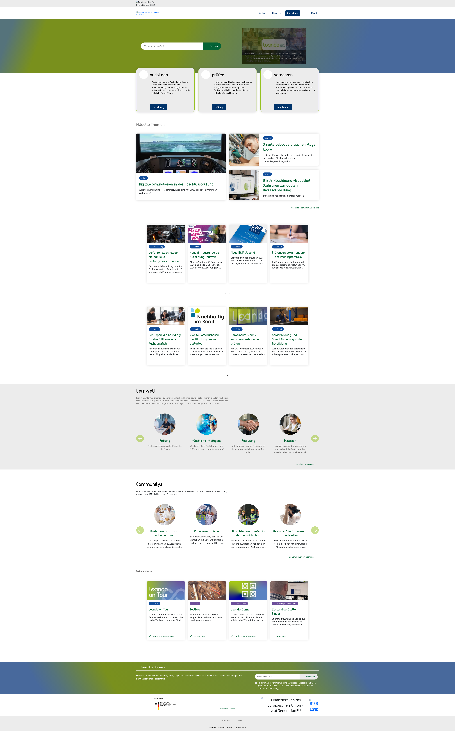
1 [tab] (226, 293)
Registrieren (283, 107)
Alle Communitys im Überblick (301, 556)
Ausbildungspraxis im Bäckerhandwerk (164, 533)
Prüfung (219, 107)
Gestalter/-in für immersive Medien (290, 533)
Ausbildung (158, 107)
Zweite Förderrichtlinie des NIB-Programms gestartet (204, 339)
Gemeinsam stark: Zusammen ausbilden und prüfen (246, 339)
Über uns (276, 13)
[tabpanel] (166, 254)
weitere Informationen (163, 635)
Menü (314, 13)
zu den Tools (200, 635)
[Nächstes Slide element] (315, 256)
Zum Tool (281, 635)
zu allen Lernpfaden (305, 464)
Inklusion (290, 440)
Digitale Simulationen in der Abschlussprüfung (176, 184)
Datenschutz (221, 727)
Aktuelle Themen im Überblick (305, 207)
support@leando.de (240, 727)
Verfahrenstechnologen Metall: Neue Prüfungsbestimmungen (164, 256)
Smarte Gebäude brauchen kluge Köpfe (289, 146)
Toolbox (232, 708)
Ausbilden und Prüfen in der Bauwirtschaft (248, 533)
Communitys (224, 708)
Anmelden (292, 13)
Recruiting (248, 440)
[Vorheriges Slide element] (139, 256)
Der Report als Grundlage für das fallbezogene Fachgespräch (165, 339)
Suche (261, 13)
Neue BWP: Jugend (243, 252)
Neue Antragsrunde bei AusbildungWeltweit (205, 254)
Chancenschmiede (206, 531)
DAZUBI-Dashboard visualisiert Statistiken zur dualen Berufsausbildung (287, 185)
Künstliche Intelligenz (206, 440)
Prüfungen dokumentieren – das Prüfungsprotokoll (289, 254)
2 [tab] (229, 293)
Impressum (212, 727)
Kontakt (229, 727)
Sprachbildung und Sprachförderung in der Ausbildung (287, 339)
